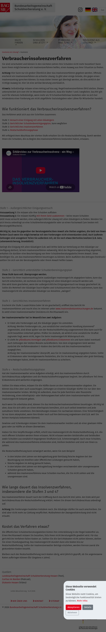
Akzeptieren (73, 607)
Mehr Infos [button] (82, 600)
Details (87, 607)
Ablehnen (72, 612)
